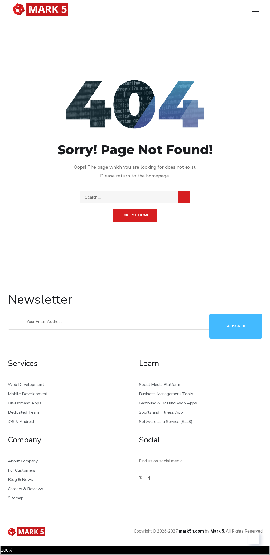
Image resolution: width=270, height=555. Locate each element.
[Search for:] (135, 197)
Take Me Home (135, 215)
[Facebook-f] (149, 478)
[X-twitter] (141, 478)
